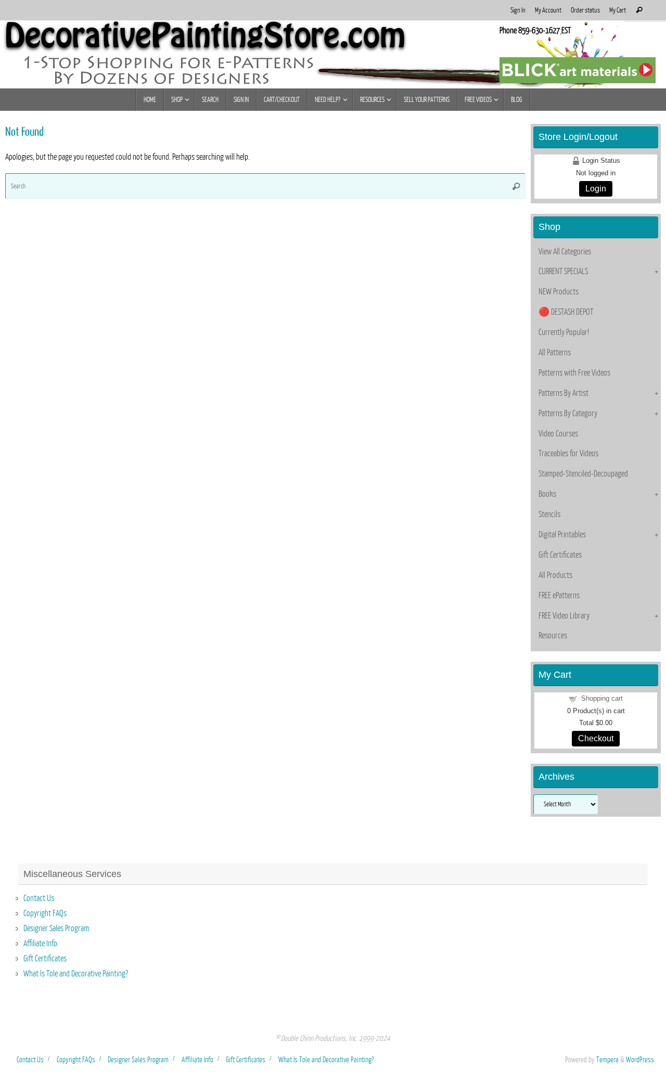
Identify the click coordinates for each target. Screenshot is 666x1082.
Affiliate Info (40, 943)
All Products (555, 575)
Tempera (607, 1059)
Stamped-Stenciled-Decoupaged (583, 474)
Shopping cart (602, 698)
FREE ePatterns (559, 595)
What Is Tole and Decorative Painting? (75, 973)
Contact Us (38, 898)
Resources (553, 635)
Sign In (518, 10)
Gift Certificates (560, 555)
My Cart (617, 10)
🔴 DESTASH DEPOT (566, 312)
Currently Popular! (564, 332)
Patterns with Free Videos (574, 373)
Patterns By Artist (563, 393)
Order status (585, 10)
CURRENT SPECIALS (563, 271)
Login (595, 188)
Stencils (549, 514)
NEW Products (559, 292)
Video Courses (558, 434)
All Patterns (555, 352)
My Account (548, 10)
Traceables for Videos (568, 453)
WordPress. (641, 1059)
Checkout (595, 738)
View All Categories (565, 251)
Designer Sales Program (56, 928)
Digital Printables (562, 534)
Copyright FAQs (45, 913)
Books (547, 494)
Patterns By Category (568, 413)
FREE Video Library (564, 616)
